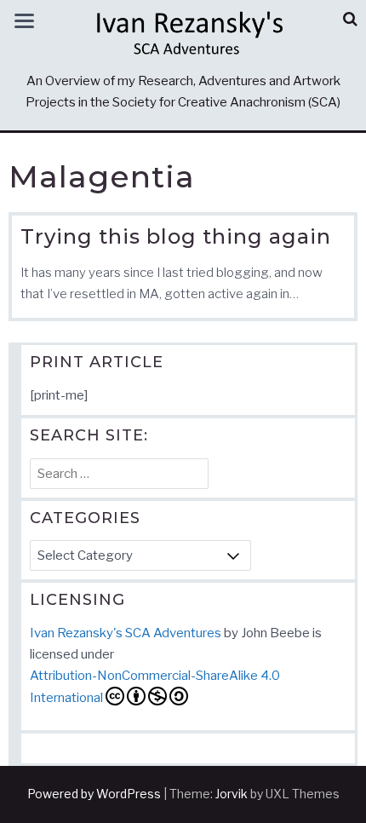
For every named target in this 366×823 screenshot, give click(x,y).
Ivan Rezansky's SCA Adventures (125, 633)
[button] (350, 19)
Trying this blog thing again (175, 236)
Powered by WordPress (94, 793)
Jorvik (231, 793)
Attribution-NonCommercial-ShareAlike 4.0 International (155, 686)
